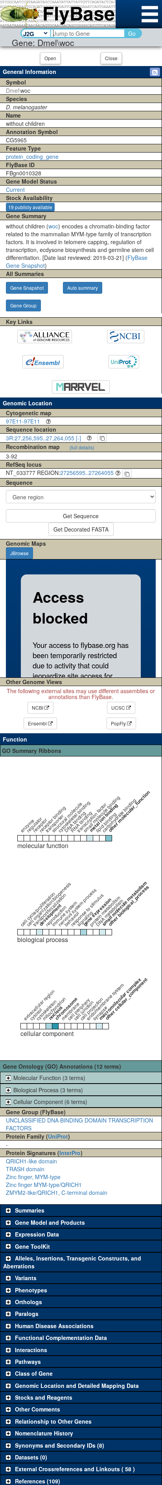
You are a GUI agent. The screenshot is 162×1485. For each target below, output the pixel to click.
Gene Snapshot (27, 287)
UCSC (118, 707)
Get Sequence (81, 516)
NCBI (38, 707)
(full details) (82, 447)
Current (15, 189)
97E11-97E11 (23, 421)
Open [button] (50, 58)
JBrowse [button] (19, 553)
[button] (155, 72)
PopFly (119, 723)
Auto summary (82, 287)
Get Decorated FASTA (81, 529)
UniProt (58, 1136)
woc (53, 226)
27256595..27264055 (87, 473)
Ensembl (38, 723)
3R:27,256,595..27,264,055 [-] (43, 438)
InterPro (70, 1153)
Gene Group (23, 305)
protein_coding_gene (32, 156)
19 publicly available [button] (30, 207)
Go (132, 33)
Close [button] (111, 58)
